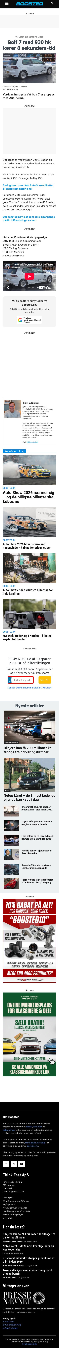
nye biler (37, 1126)
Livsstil (7, 790)
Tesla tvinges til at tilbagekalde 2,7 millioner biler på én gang (37, 881)
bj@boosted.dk (32, 442)
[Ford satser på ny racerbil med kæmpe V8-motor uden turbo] (11, 840)
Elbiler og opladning (13, 1265)
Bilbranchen (9, 1277)
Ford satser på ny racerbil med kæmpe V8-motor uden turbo (37, 837)
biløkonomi (32, 1146)
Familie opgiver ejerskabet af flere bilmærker (36, 852)
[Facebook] (6, 1164)
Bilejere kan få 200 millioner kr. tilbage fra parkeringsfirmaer (28, 750)
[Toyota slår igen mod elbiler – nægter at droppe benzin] (11, 825)
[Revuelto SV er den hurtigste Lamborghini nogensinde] (11, 869)
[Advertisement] (29, 364)
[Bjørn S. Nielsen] (12, 422)
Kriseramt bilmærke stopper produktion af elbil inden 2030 (36, 808)
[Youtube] (21, 1164)
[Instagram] (14, 1164)
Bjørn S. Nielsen (20, 87)
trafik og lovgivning (35, 1142)
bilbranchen (9, 1130)
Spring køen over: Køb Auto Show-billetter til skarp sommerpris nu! (28, 187)
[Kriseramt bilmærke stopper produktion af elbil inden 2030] (11, 811)
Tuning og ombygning (29, 37)
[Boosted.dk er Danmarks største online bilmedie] (29, 4)
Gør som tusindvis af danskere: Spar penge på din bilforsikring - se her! (29, 218)
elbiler (29, 1126)
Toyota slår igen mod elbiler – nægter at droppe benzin (36, 823)
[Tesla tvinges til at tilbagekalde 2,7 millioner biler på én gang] (11, 883)
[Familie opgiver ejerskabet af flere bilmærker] (11, 854)
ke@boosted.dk (29, 1344)
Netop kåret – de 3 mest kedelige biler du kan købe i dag (29, 798)
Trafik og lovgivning (11, 743)
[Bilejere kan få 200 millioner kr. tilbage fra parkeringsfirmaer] (29, 727)
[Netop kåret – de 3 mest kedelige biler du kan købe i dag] (29, 775)
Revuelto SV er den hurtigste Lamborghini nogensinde (36, 866)
